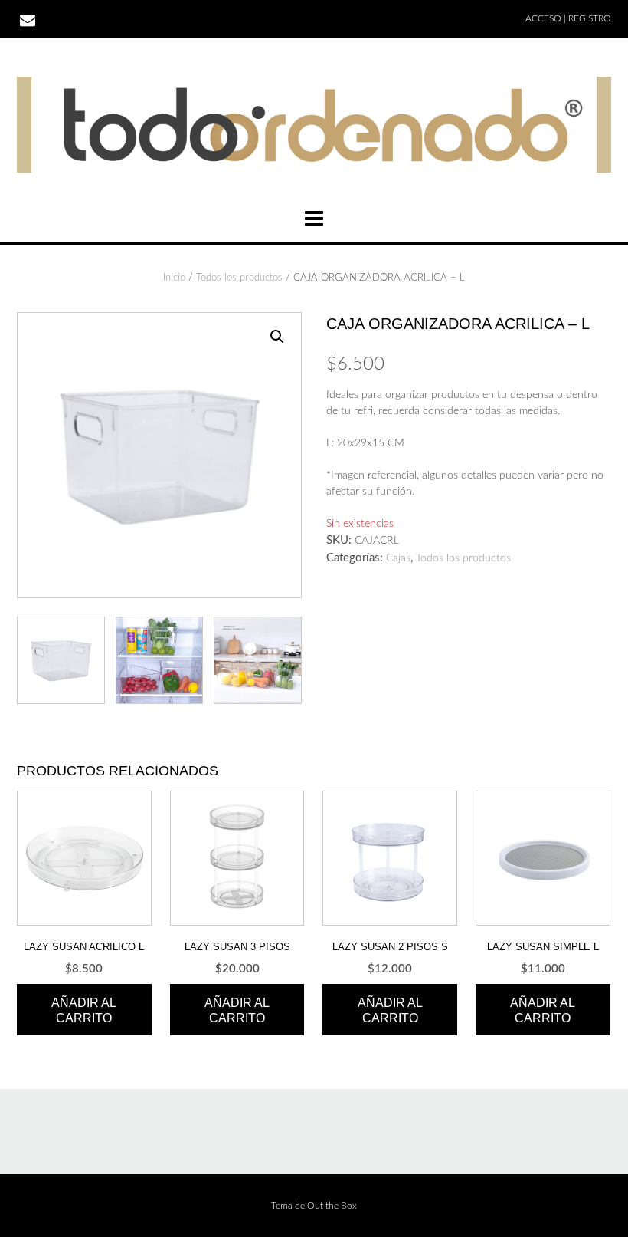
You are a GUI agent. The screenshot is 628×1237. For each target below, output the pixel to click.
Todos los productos (239, 278)
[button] (277, 336)
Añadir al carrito (83, 1010)
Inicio (174, 278)
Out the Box (332, 1205)
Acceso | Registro (568, 18)
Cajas (398, 558)
